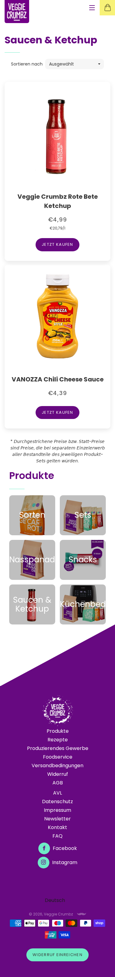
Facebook (64, 848)
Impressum (57, 810)
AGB (57, 782)
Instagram (64, 862)
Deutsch (55, 900)
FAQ (57, 835)
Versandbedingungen (57, 765)
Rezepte (58, 739)
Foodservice (57, 756)
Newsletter (57, 818)
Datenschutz (57, 801)
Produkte (58, 731)
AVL (57, 792)
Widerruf (57, 774)
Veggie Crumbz (58, 914)
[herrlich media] (81, 914)
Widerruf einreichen (57, 955)
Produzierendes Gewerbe (57, 748)
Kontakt (57, 827)
